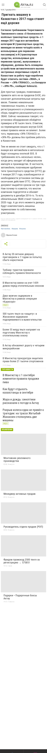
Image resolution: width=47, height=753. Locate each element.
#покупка (22, 229)
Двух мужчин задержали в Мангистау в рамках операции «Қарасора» (20, 298)
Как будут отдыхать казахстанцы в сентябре (18, 390)
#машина (15, 229)
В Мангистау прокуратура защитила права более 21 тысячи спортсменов (23, 360)
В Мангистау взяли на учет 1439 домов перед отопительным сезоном (23, 284)
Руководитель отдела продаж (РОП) (23, 526)
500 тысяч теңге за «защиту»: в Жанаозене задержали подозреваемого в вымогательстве (22, 316)
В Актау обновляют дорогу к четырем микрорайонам (23, 347)
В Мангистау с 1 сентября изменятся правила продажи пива (21, 378)
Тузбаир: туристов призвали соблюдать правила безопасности (22, 271)
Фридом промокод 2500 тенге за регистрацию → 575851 (21, 561)
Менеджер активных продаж (19, 493)
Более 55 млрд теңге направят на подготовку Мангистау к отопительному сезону (21, 332)
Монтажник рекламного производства (16, 460)
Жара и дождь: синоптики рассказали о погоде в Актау (21, 401)
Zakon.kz (4, 225)
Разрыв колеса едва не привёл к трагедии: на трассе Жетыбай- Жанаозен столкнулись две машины (23, 415)
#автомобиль (5, 229)
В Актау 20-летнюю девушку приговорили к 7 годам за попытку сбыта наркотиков (22, 257)
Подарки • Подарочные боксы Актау (20, 597)
